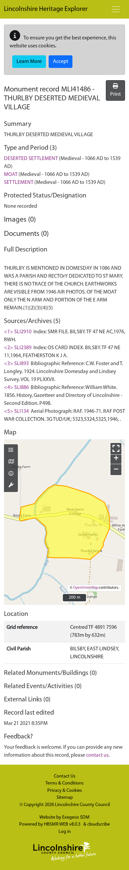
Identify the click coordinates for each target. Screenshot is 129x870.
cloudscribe (98, 824)
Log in (65, 831)
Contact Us (64, 776)
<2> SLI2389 (17, 348)
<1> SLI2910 (17, 332)
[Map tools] (11, 486)
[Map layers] (11, 451)
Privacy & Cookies (64, 790)
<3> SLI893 (16, 363)
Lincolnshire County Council (82, 804)
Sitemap (65, 797)
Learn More (29, 61)
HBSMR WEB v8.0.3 (62, 824)
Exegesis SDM (76, 817)
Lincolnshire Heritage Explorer (46, 9)
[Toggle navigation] (116, 9)
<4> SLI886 (16, 387)
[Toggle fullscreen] (115, 448)
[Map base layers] (11, 462)
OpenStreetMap (85, 588)
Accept (60, 61)
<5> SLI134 (16, 411)
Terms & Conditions (64, 783)
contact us (97, 755)
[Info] (11, 474)
